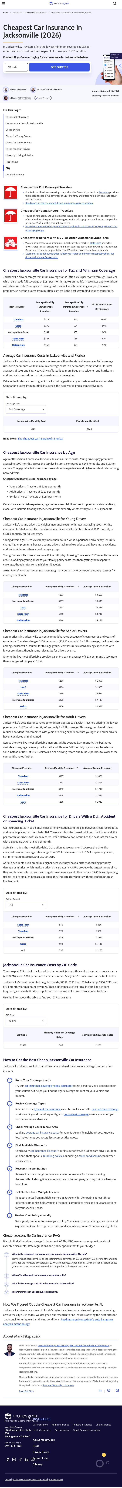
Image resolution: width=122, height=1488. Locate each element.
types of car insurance (47, 1109)
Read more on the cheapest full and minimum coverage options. (59, 202)
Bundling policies (53, 1156)
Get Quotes (59, 67)
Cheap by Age (13, 129)
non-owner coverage (76, 1114)
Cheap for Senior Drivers (19, 142)
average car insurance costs (42, 1132)
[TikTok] (20, 1459)
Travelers (104, 192)
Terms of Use (40, 1458)
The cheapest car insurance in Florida (40, 438)
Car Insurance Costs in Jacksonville (24, 123)
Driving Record (13, 899)
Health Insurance (42, 1430)
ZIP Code (10, 1015)
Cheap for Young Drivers (18, 136)
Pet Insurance (62, 1430)
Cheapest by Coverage (17, 116)
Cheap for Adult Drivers (18, 148)
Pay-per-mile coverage (105, 1109)
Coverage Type (13, 403)
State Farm (95, 242)
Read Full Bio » (26, 1391)
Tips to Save (12, 161)
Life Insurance (103, 1424)
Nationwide (18, 344)
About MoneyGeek (44, 1439)
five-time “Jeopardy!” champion (58, 1385)
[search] (114, 3)
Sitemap (38, 1464)
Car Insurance (40, 1424)
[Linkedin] (100, 1391)
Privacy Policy (41, 1452)
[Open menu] (3, 3)
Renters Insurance (82, 1424)
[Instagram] (108, 1391)
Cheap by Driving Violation (20, 155)
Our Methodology (15, 174)
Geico (18, 325)
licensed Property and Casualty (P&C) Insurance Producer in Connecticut (73, 1345)
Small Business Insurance (86, 1430)
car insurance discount (44, 1151)
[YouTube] (33, 1459)
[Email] (117, 1391)
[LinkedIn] (26, 1459)
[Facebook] (8, 1459)
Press (36, 1446)
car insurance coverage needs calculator (48, 1086)
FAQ (8, 168)
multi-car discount (90, 1156)
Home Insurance (60, 1424)
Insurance (17, 12)
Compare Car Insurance (36, 12)
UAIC (23, 607)
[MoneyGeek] (59, 3)
